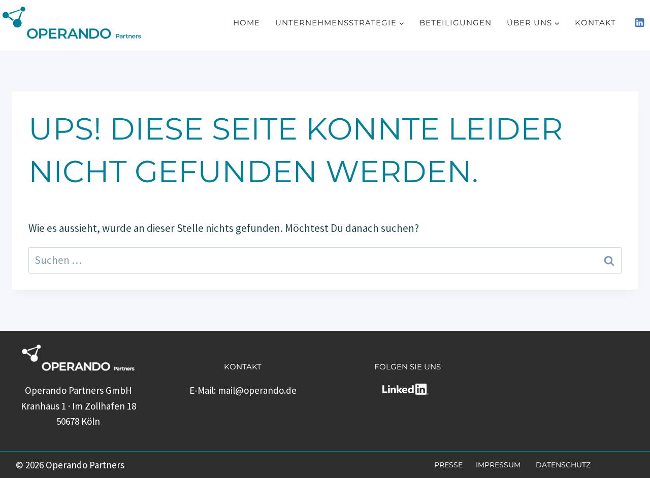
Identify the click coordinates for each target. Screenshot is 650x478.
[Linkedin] (639, 22)
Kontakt (595, 22)
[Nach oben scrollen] (620, 468)
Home (246, 22)
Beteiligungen (455, 22)
